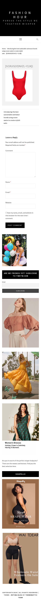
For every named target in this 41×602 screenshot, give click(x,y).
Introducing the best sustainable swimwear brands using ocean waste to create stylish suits (12, 117)
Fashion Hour (20, 15)
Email (8, 192)
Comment (9, 151)
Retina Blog (16, 595)
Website (8, 202)
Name (8, 182)
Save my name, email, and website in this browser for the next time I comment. (19, 215)
